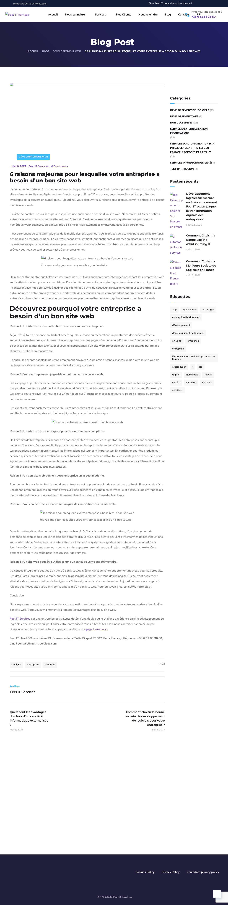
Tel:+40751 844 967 (83, 845)
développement (181, 325)
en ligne (16, 664)
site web (50, 664)
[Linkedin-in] (212, 3)
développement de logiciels (188, 333)
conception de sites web (186, 317)
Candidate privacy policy (203, 872)
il (192, 367)
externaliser (179, 367)
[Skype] (34, 826)
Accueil (53, 15)
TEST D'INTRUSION (182, 169)
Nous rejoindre (148, 15)
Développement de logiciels (189, 110)
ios (200, 367)
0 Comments (59, 166)
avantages (208, 309)
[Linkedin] (21, 826)
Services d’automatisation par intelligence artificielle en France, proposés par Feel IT (192, 148)
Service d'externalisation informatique (189, 131)
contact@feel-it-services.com (90, 789)
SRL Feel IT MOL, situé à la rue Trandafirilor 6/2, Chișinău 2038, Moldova (179, 810)
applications (189, 309)
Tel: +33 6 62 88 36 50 (85, 818)
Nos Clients (123, 15)
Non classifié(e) (181, 122)
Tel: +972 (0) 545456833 (166, 850)
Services (100, 15)
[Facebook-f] (199, 3)
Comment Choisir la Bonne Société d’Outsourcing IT (200, 240)
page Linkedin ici (96, 629)
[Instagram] (219, 3)
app (174, 309)
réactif (208, 374)
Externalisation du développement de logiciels (193, 358)
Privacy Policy (171, 872)
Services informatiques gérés (191, 162)
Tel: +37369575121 (163, 818)
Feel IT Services (38, 166)
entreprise (33, 664)
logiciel (176, 374)
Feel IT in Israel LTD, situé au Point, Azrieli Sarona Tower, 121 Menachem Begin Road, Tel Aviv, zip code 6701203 (180, 840)
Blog (168, 15)
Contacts (184, 15)
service (176, 382)
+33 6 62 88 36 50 (163, 789)
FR (198, 15)
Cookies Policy (145, 872)
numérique (192, 374)
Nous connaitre (75, 15)
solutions (177, 390)
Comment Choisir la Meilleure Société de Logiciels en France (201, 266)
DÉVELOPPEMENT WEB (67, 51)
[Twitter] (205, 3)
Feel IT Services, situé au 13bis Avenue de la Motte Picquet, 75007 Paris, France (102, 810)
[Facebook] (9, 826)
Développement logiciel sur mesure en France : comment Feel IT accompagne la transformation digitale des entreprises (201, 206)
